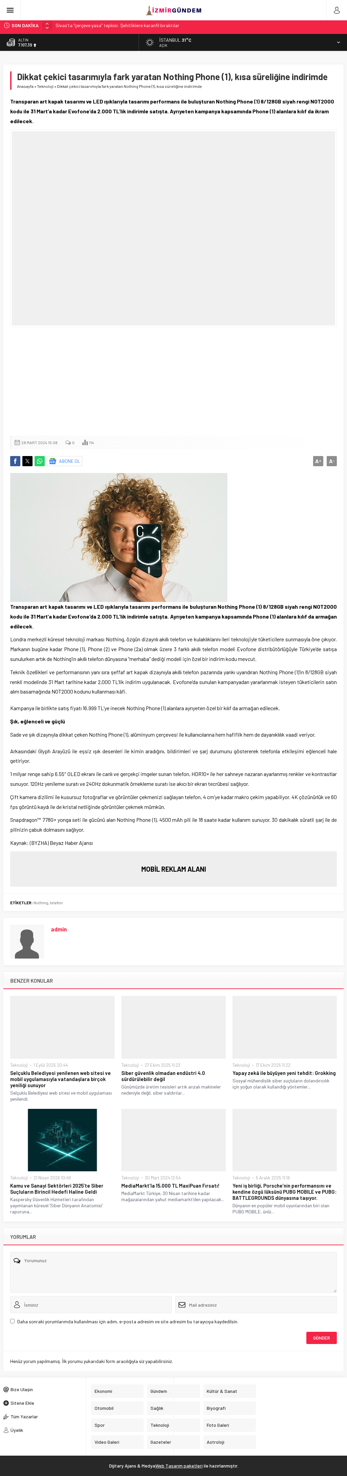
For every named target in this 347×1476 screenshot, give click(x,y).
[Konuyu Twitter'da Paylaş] (27, 461)
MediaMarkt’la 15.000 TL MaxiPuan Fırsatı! (170, 1185)
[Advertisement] (173, 381)
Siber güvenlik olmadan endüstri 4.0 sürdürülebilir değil (163, 1076)
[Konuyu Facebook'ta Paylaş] (15, 461)
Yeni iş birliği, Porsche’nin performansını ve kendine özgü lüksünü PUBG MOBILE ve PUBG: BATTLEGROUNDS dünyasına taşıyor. (284, 1191)
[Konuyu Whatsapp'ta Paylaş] (40, 461)
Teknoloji (45, 86)
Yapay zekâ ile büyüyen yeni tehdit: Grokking (284, 1073)
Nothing (41, 902)
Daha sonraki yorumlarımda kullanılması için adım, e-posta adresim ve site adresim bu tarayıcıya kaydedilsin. (127, 1321)
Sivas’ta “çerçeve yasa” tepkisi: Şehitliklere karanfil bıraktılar (117, 25)
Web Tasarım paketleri (179, 1466)
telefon (56, 902)
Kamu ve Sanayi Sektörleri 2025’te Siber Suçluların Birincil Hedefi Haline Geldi (56, 1188)
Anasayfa (25, 86)
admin (59, 929)
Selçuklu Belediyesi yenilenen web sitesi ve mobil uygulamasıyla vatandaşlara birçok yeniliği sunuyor (60, 1079)
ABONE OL (69, 461)
